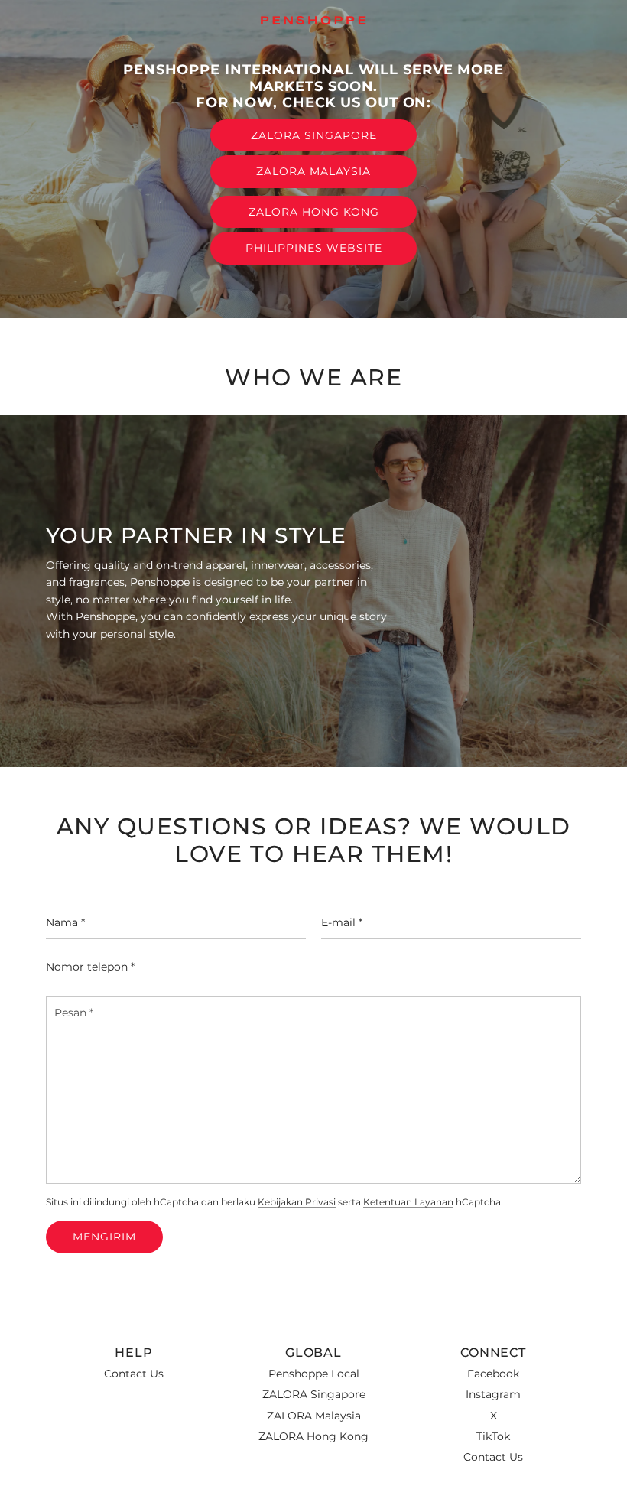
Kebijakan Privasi (297, 1202)
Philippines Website (313, 248)
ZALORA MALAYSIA (313, 171)
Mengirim (104, 1237)
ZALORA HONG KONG (314, 212)
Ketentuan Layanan (408, 1202)
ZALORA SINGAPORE (314, 135)
